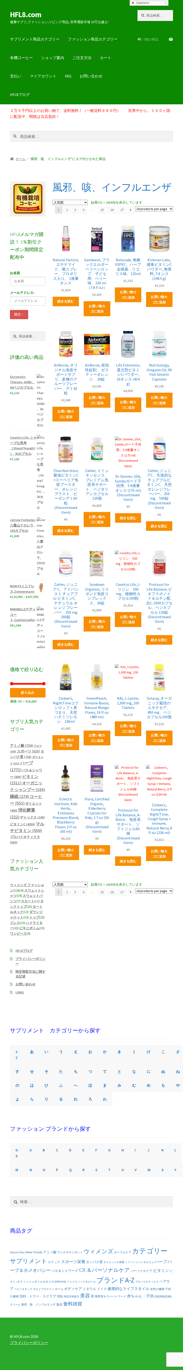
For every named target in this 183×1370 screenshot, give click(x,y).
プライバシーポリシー (29, 1342)
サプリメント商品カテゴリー (35, 39)
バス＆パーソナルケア (103, 1270)
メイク (102, 1289)
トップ (34, 917)
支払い (15, 76)
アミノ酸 (21, 745)
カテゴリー (150, 1250)
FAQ (68, 76)
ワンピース (18, 933)
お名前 (15, 273)
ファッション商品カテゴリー (92, 39)
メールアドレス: (22, 293)
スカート (27, 901)
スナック (54, 1262)
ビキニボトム (29, 928)
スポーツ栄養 (73, 1261)
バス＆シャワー (63, 1271)
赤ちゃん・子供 (140, 1296)
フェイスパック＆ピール (81, 1281)
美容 (85, 1296)
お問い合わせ (91, 76)
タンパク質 (94, 1262)
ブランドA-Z (115, 1280)
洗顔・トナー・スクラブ (37, 1296)
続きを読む (65, 301)
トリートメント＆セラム (139, 1262)
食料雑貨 (72, 1304)
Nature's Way (17, 1252)
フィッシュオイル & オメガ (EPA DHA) (43, 1281)
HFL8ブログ (20, 94)
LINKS (19, 992)
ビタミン (161, 1270)
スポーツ (28, 751)
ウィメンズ (98, 1251)
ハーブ (161, 1261)
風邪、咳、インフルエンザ (38, 1304)
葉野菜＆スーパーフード (110, 1296)
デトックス (32, 817)
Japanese (142, 3)
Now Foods (33, 1252)
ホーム (20, 159)
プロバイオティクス (147, 1281)
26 (112, 210)
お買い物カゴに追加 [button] (97, 309)
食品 (59, 1304)
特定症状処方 (71, 1296)
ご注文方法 (82, 57)
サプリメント (28, 1261)
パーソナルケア (141, 1271)
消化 (60, 1296)
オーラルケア (122, 1252)
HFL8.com (25, 14)
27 (122, 210)
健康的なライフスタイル (128, 1288)
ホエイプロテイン (43, 1289)
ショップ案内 (52, 57)
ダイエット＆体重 (113, 1262)
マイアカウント (43, 76)
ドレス (15, 923)
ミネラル (89, 1289)
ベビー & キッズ (23, 1289)
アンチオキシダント (70, 1252)
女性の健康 (157, 1289)
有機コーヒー (21, 57)
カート (105, 57)
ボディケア (73, 1288)
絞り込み (27, 692)
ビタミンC (22, 824)
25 (102, 210)
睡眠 (19, 796)
